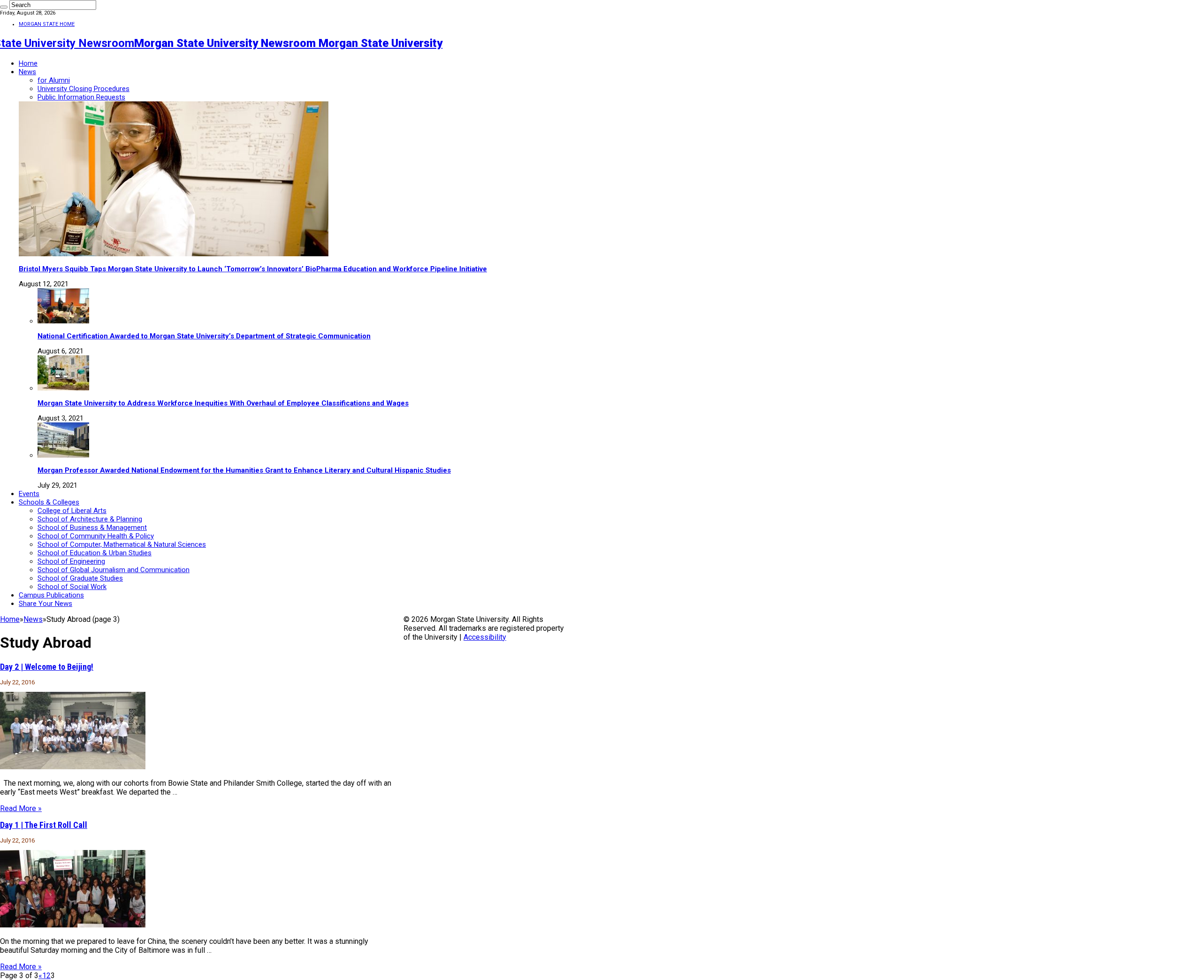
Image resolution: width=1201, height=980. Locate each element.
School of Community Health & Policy (96, 536)
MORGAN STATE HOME (47, 24)
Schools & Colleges (49, 502)
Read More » (21, 808)
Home (28, 63)
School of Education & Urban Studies (95, 553)
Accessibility (485, 637)
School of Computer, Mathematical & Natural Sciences (122, 544)
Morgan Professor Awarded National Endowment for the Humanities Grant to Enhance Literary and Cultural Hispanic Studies (244, 470)
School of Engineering (71, 561)
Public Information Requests (81, 97)
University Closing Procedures (83, 88)
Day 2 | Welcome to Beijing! (46, 667)
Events (29, 494)
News (27, 72)
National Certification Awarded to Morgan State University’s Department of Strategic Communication (204, 336)
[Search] (4, 7)
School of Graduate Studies (80, 578)
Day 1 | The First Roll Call (43, 825)
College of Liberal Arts (72, 510)
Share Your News (45, 603)
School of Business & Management (92, 527)
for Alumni (54, 80)
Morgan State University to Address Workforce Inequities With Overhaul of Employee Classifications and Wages (223, 403)
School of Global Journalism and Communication (114, 570)
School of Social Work (72, 586)
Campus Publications (51, 595)
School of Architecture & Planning (90, 519)
